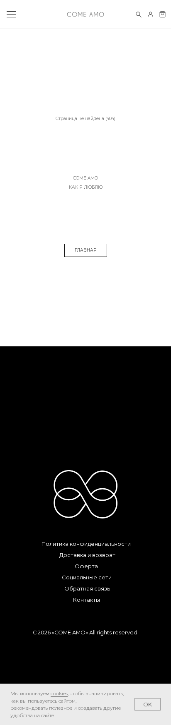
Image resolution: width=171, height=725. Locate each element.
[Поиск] (138, 14)
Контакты (86, 600)
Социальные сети (87, 577)
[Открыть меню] (11, 14)
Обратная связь (87, 589)
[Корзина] (162, 14)
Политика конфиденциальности (86, 544)
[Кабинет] (150, 14)
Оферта (86, 566)
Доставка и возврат (87, 555)
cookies (59, 693)
